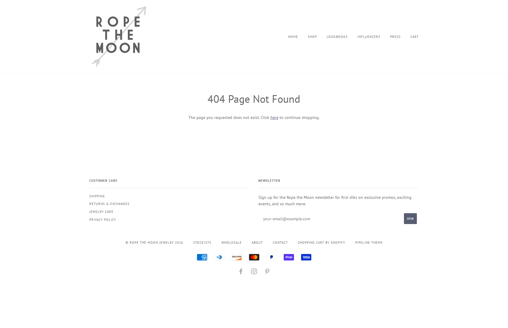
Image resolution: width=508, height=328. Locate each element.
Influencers (368, 37)
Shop (312, 37)
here (274, 117)
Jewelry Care (101, 212)
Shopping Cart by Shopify (321, 242)
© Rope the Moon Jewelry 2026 (154, 242)
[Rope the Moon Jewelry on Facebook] (241, 272)
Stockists (202, 242)
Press (395, 37)
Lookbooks (337, 37)
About (257, 242)
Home (293, 37)
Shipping (97, 196)
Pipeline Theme (369, 242)
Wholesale (231, 242)
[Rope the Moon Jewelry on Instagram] (254, 272)
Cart (414, 37)
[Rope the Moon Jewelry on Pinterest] (267, 272)
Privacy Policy (102, 220)
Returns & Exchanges (109, 204)
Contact (280, 242)
